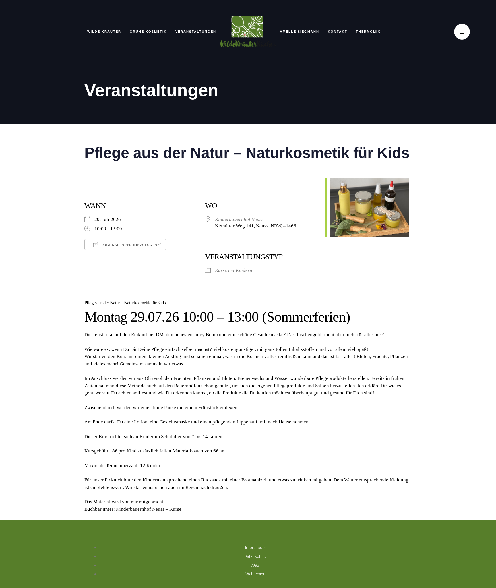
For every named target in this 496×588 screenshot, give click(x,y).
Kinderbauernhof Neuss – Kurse (148, 509)
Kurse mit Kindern (233, 270)
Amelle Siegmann (299, 31)
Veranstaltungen (195, 31)
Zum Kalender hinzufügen (129, 245)
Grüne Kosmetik (148, 31)
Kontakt (337, 31)
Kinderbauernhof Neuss (239, 219)
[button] (462, 31)
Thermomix (368, 31)
